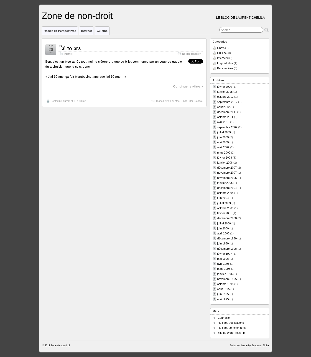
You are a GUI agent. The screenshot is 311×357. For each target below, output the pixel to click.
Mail (191, 101)
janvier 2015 (225, 91)
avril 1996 (223, 263)
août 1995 (223, 289)
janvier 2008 (225, 162)
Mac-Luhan (181, 101)
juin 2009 (223, 137)
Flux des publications (231, 322)
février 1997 (224, 253)
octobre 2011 (225, 117)
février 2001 (224, 213)
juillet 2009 (224, 132)
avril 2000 (223, 233)
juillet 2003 (224, 203)
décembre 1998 (227, 248)
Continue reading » (188, 86)
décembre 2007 (227, 167)
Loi (171, 101)
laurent (66, 101)
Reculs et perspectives (60, 31)
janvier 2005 (225, 183)
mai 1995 (223, 299)
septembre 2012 (227, 102)
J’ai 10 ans (70, 47)
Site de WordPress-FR (231, 332)
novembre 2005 (227, 178)
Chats (220, 48)
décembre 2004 (227, 188)
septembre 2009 (227, 127)
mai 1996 (223, 258)
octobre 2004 (225, 193)
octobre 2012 (225, 96)
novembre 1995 (227, 279)
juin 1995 (223, 294)
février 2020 (224, 86)
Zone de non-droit (77, 16)
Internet (86, 31)
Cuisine (102, 31)
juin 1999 (223, 243)
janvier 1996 (225, 274)
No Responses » (191, 53)
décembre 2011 (227, 112)
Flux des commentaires (232, 327)
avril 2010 (223, 122)
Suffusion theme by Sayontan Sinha (249, 345)
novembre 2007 (227, 172)
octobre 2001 (225, 208)
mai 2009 (223, 142)
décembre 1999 (227, 238)
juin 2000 (223, 228)
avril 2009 (223, 147)
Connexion (224, 317)
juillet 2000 (224, 223)
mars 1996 (223, 268)
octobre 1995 (225, 284)
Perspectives (225, 68)
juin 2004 (223, 198)
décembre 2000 (227, 218)
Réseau (198, 101)
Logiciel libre (225, 63)
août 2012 (223, 107)
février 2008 (224, 157)
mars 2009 (223, 152)
